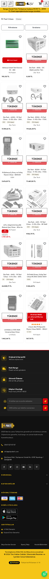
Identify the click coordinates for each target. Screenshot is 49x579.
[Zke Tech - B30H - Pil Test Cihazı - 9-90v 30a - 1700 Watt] (36, 94)
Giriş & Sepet (13, 60)
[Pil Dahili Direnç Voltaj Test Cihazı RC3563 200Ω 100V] (36, 252)
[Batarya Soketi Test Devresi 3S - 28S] (12, 45)
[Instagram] (17, 467)
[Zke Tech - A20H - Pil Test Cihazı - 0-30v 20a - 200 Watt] (12, 94)
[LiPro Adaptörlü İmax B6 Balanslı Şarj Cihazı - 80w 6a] (12, 199)
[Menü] (4, 4)
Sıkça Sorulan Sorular (8, 544)
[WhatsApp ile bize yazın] (44, 574)
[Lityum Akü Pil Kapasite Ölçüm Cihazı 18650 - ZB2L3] (36, 304)
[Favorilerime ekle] (20, 37)
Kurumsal (6, 475)
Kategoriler (8, 484)
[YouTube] (23, 467)
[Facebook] (4, 467)
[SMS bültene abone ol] (45, 408)
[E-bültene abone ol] (45, 401)
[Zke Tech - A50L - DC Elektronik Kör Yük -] (36, 45)
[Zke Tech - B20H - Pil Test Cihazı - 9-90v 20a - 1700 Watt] (36, 147)
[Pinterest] (36, 467)
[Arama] (10, 4)
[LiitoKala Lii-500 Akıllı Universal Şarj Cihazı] (12, 304)
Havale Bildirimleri (41, 544)
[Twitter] (10, 467)
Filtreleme (12, 27)
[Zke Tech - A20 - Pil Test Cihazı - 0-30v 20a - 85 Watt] (36, 199)
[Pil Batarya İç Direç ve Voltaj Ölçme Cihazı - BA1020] (12, 147)
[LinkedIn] (30, 467)
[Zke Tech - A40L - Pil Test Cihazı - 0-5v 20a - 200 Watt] (12, 252)
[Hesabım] (46, 4)
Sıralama (36, 27)
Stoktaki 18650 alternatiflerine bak (36, 317)
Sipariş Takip (25, 544)
